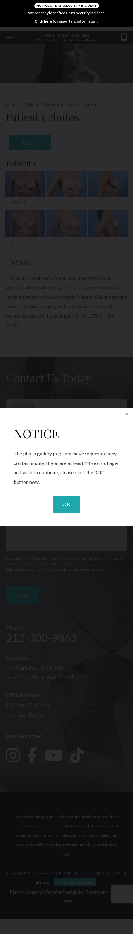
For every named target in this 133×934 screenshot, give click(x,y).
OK (66, 504)
